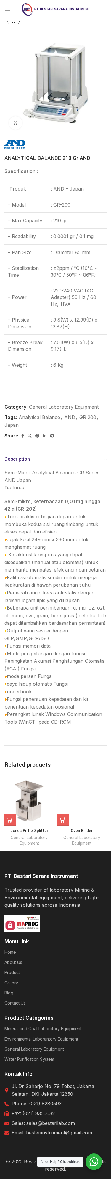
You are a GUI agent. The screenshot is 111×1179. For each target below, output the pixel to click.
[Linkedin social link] (44, 436)
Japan (11, 425)
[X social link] (29, 436)
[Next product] (19, 23)
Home (10, 952)
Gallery (11, 982)
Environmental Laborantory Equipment (41, 1038)
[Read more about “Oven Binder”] (63, 820)
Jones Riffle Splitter (29, 830)
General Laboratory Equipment (64, 407)
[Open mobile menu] (7, 9)
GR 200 (87, 417)
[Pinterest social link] (37, 436)
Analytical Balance (39, 417)
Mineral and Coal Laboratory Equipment (42, 1028)
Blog (8, 992)
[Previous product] (7, 23)
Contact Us (15, 1002)
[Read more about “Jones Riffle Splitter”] (10, 820)
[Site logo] (55, 8)
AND (69, 417)
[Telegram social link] (52, 436)
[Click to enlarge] (15, 123)
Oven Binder (82, 830)
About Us (13, 962)
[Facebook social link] (23, 436)
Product (12, 972)
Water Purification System (29, 1059)
